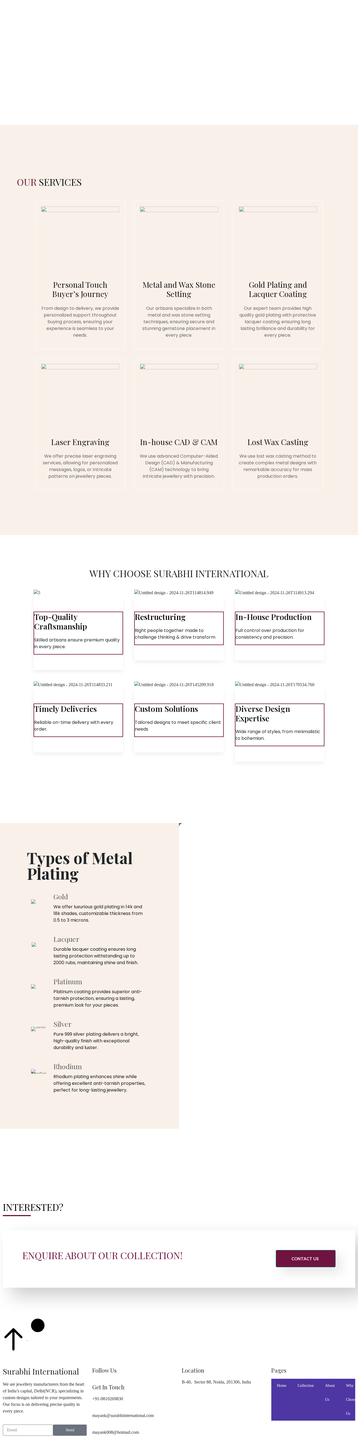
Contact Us (305, 1258)
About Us (330, 1392)
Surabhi (16, 5)
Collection (306, 1385)
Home (281, 1385)
